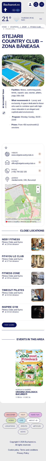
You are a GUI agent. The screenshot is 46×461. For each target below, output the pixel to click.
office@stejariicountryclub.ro (23, 163)
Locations (14, 27)
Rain (23, 20)
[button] (30, 4)
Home (4, 27)
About (32, 420)
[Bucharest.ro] (11, 7)
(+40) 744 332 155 (19, 172)
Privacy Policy (23, 453)
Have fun (35, 415)
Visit (23, 415)
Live (21, 420)
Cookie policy (13, 450)
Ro (41, 19)
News (23, 432)
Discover (11, 415)
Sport (24, 27)
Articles (37, 426)
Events (24, 426)
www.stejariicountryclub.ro (22, 155)
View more (9, 325)
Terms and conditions (29, 450)
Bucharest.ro (30, 442)
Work (11, 420)
